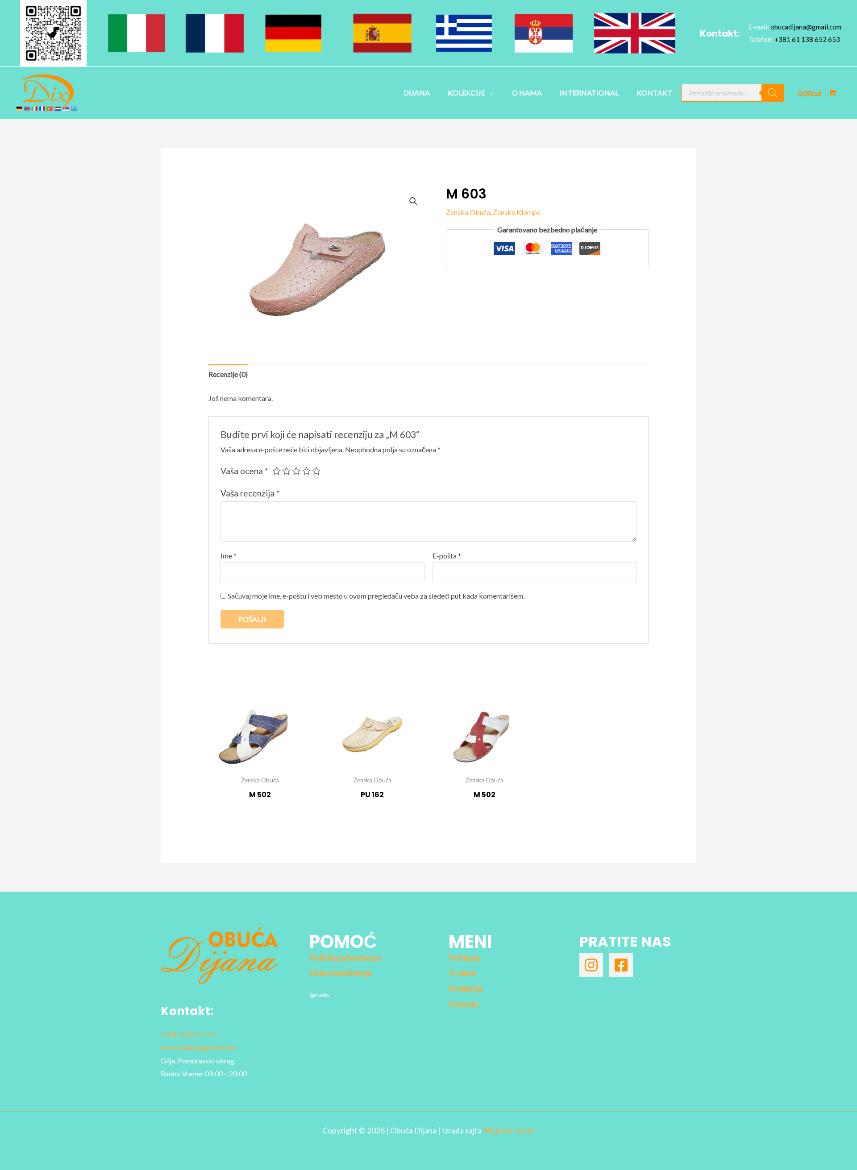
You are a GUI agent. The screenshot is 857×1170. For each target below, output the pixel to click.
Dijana (417, 92)
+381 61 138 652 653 (807, 39)
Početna (465, 958)
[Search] (772, 93)
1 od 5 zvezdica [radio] (276, 471)
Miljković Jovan (509, 1130)
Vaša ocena (244, 471)
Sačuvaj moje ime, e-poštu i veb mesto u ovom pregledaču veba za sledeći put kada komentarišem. (376, 595)
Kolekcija (466, 988)
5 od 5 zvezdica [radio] (316, 471)
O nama (527, 92)
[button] (413, 201)
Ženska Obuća (468, 212)
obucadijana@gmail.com (805, 27)
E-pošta (447, 555)
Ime (228, 555)
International (589, 92)
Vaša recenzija (249, 493)
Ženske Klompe (517, 212)
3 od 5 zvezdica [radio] (296, 471)
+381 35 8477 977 (189, 1033)
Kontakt (654, 92)
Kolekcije (466, 92)
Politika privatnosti (345, 958)
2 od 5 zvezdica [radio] (286, 471)
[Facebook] (621, 965)
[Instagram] (591, 965)
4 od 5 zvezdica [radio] (306, 471)
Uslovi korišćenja (340, 973)
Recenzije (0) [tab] (228, 374)
